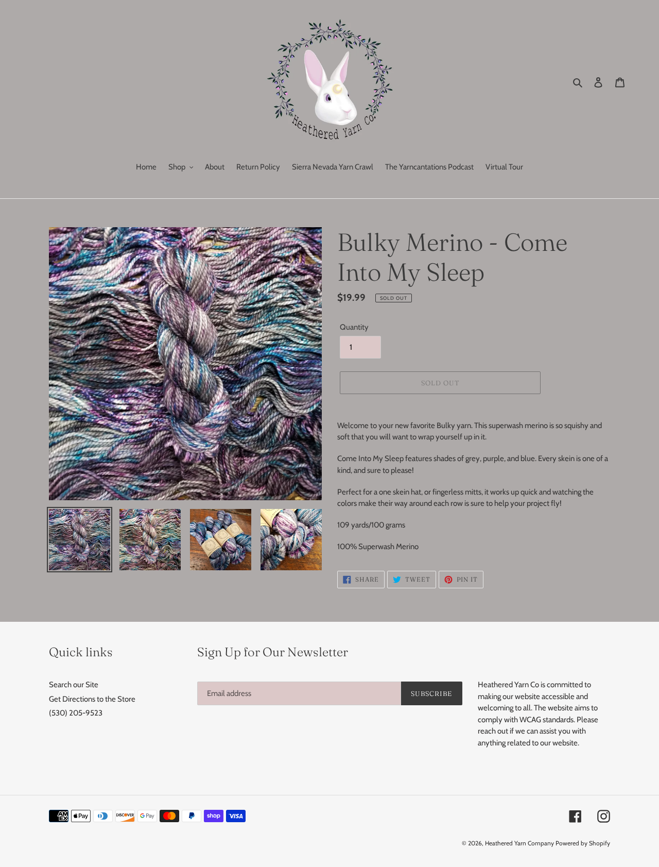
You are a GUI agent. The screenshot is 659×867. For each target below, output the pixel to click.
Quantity (354, 327)
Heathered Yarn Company (519, 843)
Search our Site (73, 684)
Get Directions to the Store (92, 699)
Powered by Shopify (583, 843)
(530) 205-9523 (75, 713)
